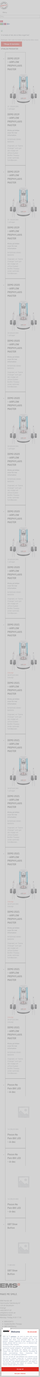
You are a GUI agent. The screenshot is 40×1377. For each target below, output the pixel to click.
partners (13, 1336)
